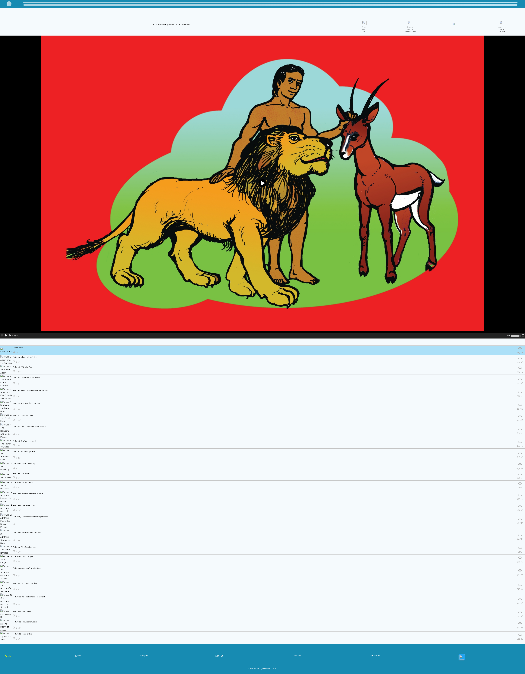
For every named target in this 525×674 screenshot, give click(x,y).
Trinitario (43, 14)
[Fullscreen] (523, 363)
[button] (158, 14)
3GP (364, 57)
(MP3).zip (502, 57)
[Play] (6, 363)
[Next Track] (10, 363)
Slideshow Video (410, 57)
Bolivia (31, 14)
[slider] (516, 363)
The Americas (17, 14)
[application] (262, 214)
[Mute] (509, 363)
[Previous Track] (2, 363)
